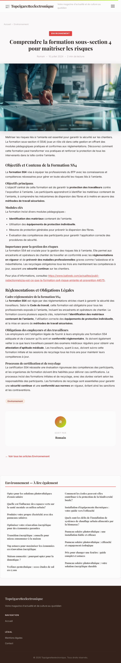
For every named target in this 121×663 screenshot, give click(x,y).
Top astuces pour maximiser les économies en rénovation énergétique (30, 547)
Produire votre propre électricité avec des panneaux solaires (30, 516)
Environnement (21, 24)
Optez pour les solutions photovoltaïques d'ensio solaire (29, 495)
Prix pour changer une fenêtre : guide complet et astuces (85, 554)
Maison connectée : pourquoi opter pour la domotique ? (30, 558)
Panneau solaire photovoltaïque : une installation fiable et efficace (85, 533)
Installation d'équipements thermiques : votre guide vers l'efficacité (87, 509)
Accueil (7, 24)
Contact (9, 643)
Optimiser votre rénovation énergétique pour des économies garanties (29, 526)
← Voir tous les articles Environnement (27, 456)
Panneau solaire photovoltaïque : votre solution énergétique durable (86, 564)
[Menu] (113, 6)
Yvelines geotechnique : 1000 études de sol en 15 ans (30, 568)
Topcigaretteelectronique (29, 6)
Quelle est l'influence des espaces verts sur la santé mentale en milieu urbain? (30, 505)
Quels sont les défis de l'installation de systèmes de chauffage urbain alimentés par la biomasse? (89, 521)
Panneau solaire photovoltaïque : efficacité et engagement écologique (88, 543)
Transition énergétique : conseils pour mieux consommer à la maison (28, 537)
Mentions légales (13, 637)
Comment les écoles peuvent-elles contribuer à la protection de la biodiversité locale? (89, 497)
